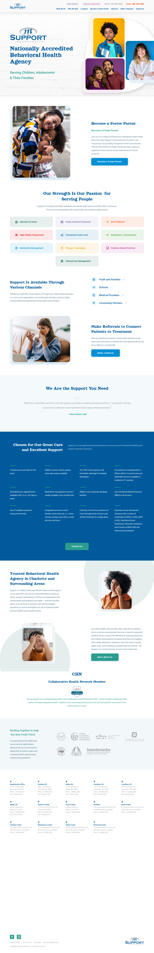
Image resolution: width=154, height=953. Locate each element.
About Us (114, 9)
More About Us (104, 657)
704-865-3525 (117, 4)
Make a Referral (105, 353)
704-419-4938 (17, 815)
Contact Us (140, 9)
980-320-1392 (45, 794)
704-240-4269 (129, 794)
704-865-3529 (19, 792)
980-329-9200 (138, 4)
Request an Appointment (91, 4)
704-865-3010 (17, 794)
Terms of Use (27, 942)
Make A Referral (72, 4)
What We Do (60, 9)
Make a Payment (127, 9)
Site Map (37, 942)
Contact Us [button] (77, 546)
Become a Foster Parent (99, 9)
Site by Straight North (50, 942)
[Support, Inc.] (18, 6)
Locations (84, 9)
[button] (31, 222)
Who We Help (73, 9)
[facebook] (12, 937)
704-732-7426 (101, 794)
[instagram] (19, 937)
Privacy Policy (15, 942)
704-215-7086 (73, 794)
